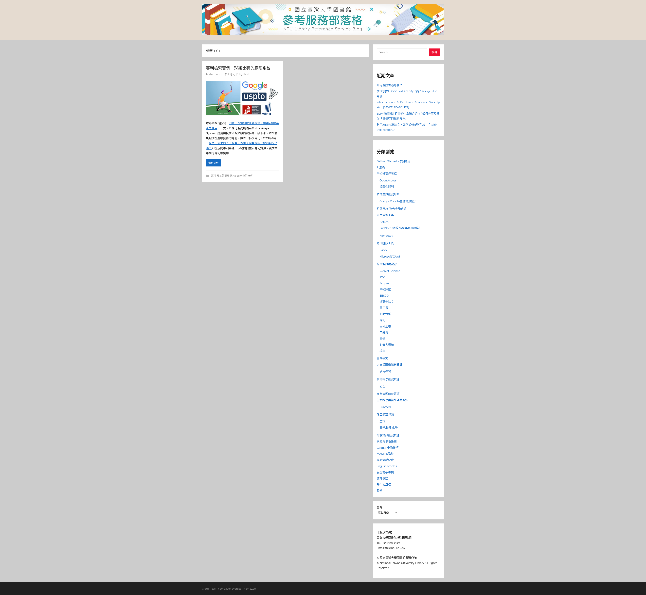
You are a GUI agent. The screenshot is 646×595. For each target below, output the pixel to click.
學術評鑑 (385, 289)
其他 (379, 490)
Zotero (384, 222)
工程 (382, 421)
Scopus (384, 283)
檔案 (382, 351)
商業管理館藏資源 (388, 394)
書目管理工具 (385, 215)
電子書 (384, 308)
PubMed (385, 407)
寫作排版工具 (385, 243)
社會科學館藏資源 (388, 379)
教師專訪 (382, 478)
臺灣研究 (382, 358)
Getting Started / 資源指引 (394, 161)
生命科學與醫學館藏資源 (392, 400)
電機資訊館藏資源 (388, 435)
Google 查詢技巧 (243, 175)
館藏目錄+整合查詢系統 (391, 209)
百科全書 (385, 326)
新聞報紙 (385, 314)
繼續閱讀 (213, 162)
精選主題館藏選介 (388, 194)
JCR (382, 277)
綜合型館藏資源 (387, 264)
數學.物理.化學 (389, 427)
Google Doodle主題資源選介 (398, 201)
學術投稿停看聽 (387, 173)
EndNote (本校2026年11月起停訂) (401, 228)
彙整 (379, 507)
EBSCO (384, 295)
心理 (382, 386)
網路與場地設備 (387, 441)
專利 (213, 175)
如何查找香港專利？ (389, 85)
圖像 (382, 338)
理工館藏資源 (224, 175)
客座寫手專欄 (385, 472)
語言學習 (385, 371)
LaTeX (383, 250)
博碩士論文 (387, 301)
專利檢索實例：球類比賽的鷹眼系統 (238, 68)
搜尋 (434, 52)
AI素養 (381, 167)
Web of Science (390, 271)
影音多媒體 (387, 345)
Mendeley (386, 235)
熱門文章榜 (384, 484)
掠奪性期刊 (387, 186)
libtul (246, 74)
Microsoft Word (390, 256)
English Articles (387, 466)
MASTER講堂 (385, 453)
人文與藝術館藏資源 (389, 364)
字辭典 (384, 332)
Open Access (388, 180)
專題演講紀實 (385, 460)
